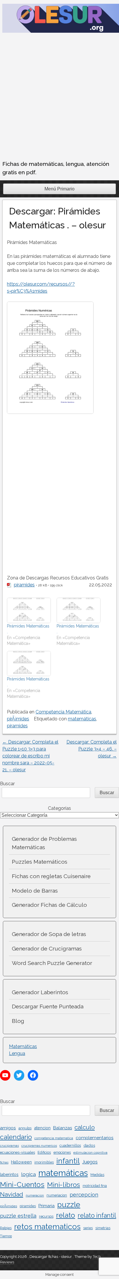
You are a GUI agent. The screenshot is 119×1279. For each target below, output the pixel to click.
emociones (62, 1152)
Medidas (97, 1175)
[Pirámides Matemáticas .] (29, 610)
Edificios (44, 1152)
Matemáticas (23, 1046)
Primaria (46, 1205)
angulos (24, 1128)
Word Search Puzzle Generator (52, 963)
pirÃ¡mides (18, 719)
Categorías (59, 808)
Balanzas (62, 1128)
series (88, 1228)
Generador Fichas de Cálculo (49, 905)
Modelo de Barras (35, 890)
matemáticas (82, 719)
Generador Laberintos (40, 992)
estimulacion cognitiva (90, 1152)
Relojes (6, 1228)
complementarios (95, 1137)
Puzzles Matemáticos (39, 861)
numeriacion (57, 1195)
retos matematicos (47, 1226)
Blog (18, 1021)
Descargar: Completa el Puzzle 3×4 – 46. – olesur (91, 749)
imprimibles (44, 1162)
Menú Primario (59, 188)
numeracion (35, 1195)
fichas (4, 1162)
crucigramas (9, 1145)
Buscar (7, 783)
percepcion (84, 1195)
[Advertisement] (59, 97)
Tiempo (6, 1236)
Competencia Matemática (63, 712)
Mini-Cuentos (22, 1184)
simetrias (102, 1228)
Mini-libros (63, 1184)
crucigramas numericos (39, 1145)
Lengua (17, 1053)
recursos (46, 1216)
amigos (8, 1128)
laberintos (9, 1174)
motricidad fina (95, 1185)
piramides (24, 585)
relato (65, 1215)
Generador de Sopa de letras (49, 934)
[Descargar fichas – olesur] (60, 31)
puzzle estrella (18, 1216)
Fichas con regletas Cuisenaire (51, 876)
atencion (42, 1127)
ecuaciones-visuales (17, 1152)
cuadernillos (70, 1145)
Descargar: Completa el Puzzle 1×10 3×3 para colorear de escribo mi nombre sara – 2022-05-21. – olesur (30, 755)
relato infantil (97, 1215)
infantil (68, 1161)
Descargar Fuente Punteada (47, 1006)
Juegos (90, 1162)
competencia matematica (53, 1138)
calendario (16, 1137)
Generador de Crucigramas (47, 948)
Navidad (11, 1194)
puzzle (68, 1204)
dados (89, 1145)
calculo (85, 1127)
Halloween (21, 1162)
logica (28, 1174)
